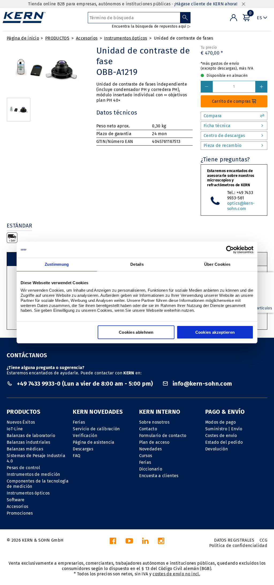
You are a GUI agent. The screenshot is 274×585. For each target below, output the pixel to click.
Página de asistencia (93, 442)
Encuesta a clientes (158, 475)
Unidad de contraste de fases (183, 38)
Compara (213, 115)
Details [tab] (137, 264)
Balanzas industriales (28, 442)
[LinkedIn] (145, 542)
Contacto (148, 428)
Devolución (216, 448)
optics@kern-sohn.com (241, 206)
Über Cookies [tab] (217, 264)
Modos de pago (220, 422)
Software (16, 499)
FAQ (76, 455)
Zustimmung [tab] (57, 264)
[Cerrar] (243, 4)
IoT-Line (15, 428)
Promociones (20, 513)
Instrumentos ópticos (125, 38)
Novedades (150, 448)
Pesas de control (23, 467)
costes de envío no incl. (176, 573)
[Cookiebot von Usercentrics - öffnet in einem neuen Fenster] (230, 250)
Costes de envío (221, 435)
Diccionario (150, 469)
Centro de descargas (224, 135)
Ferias (79, 422)
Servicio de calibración (96, 428)
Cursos (145, 455)
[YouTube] (129, 542)
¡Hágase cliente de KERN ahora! (206, 3)
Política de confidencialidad (238, 545)
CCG (263, 540)
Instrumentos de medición (33, 474)
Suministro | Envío (223, 428)
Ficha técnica (217, 125)
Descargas (83, 448)
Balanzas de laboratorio (31, 435)
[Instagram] (161, 542)
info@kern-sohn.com (201, 383)
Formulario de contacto (163, 435)
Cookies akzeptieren (215, 332)
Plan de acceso (154, 442)
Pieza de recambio (222, 145)
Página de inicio (23, 38)
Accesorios (86, 38)
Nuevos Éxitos (21, 422)
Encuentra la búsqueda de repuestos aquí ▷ (151, 26)
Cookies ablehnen (136, 332)
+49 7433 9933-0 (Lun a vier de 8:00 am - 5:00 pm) (84, 383)
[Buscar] (185, 17)
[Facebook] (113, 542)
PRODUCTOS (57, 38)
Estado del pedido (224, 442)
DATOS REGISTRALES (234, 540)
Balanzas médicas (25, 448)
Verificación (85, 435)
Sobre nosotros (154, 422)
